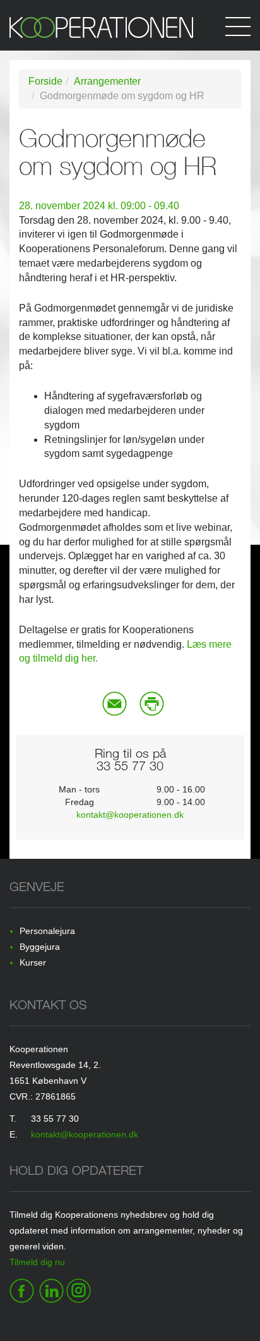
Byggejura (40, 947)
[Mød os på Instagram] (78, 1289)
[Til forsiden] (130, 34)
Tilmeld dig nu (37, 1262)
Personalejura (47, 931)
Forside (45, 81)
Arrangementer (107, 81)
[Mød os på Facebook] (21, 1289)
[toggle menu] (238, 25)
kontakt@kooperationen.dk (130, 815)
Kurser (33, 962)
